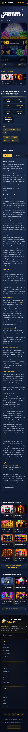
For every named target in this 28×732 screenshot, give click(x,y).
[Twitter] (9, 714)
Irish (5, 132)
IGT (3, 680)
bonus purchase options (11, 465)
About (3, 718)
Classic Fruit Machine (9, 129)
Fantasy (5, 697)
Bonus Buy (6, 137)
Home (3, 9)
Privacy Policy (8, 719)
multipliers (19, 302)
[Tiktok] (14, 714)
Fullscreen (24, 64)
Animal (4, 695)
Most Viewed (6, 650)
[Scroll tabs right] (26, 156)
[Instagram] (18, 714)
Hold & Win (14, 137)
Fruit (18, 129)
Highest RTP (5, 656)
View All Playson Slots (13, 608)
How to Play (17, 155)
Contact (15, 719)
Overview (7, 155)
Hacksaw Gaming (7, 674)
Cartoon (5, 692)
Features (5, 659)
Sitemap (21, 719)
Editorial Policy (10, 718)
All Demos (5, 644)
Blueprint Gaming (7, 671)
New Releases (6, 647)
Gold (4, 700)
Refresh (20, 64)
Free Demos (9, 9)
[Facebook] (22, 714)
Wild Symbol (15, 140)
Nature (4, 703)
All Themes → (6, 706)
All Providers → (6, 682)
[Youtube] (5, 714)
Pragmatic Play (6, 668)
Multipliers (6, 140)
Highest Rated (6, 653)
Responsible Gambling (20, 718)
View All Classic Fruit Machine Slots (13, 566)
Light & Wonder (6, 677)
